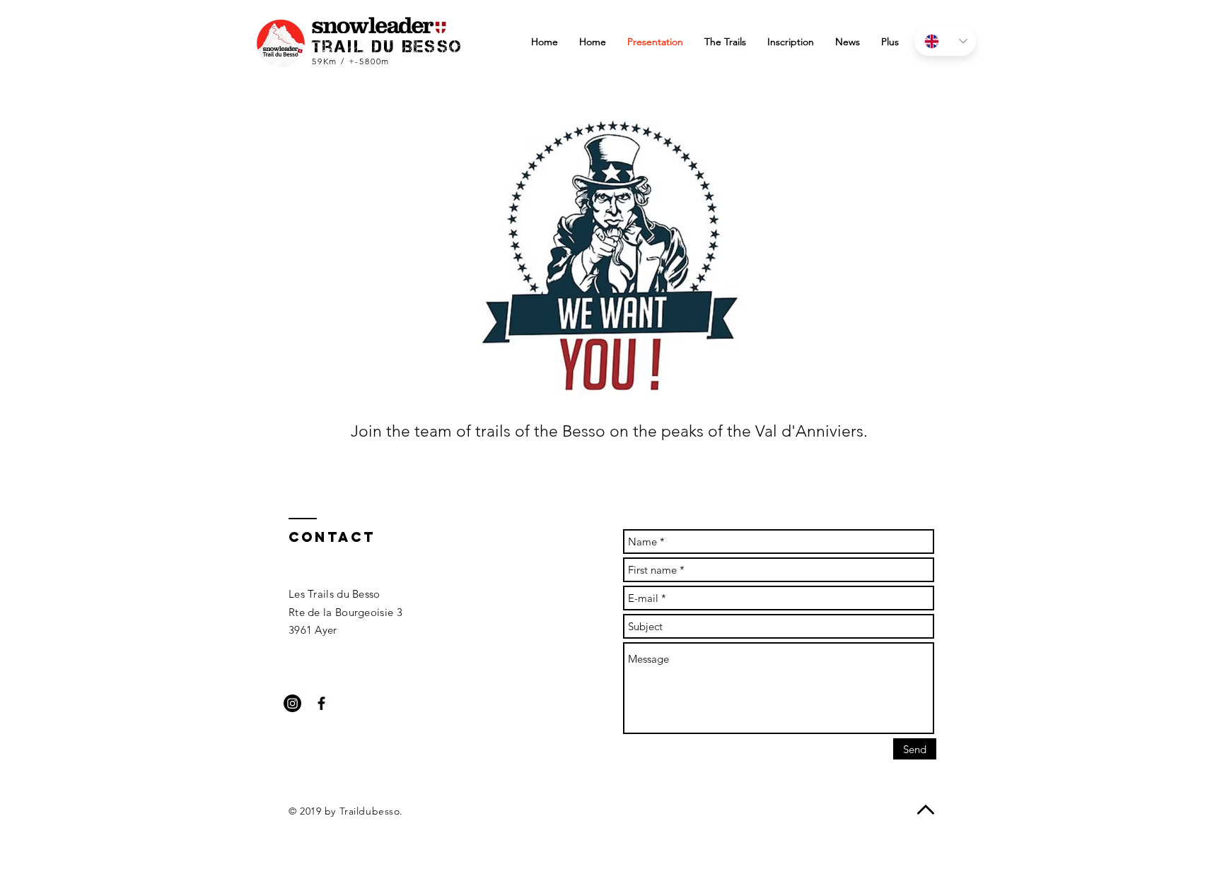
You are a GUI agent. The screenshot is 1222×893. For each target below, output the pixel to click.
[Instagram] (292, 703)
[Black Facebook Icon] (321, 703)
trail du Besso (387, 46)
